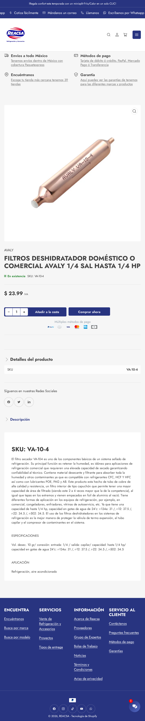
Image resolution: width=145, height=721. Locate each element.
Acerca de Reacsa (87, 618)
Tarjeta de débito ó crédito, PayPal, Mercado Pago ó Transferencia (110, 62)
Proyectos (46, 637)
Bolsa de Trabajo (86, 646)
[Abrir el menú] (137, 35)
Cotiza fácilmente (25, 12)
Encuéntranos (14, 618)
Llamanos (91, 12)
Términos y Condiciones (83, 667)
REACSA (64, 716)
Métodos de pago (121, 641)
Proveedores (83, 627)
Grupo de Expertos (87, 637)
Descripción (20, 419)
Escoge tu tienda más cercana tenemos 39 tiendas (39, 82)
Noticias (80, 655)
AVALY (8, 250)
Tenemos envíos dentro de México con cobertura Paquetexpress (37, 62)
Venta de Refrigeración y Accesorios (50, 623)
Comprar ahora (89, 312)
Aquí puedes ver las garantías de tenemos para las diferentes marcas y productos (108, 82)
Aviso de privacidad (88, 678)
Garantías (116, 651)
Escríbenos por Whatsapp (125, 12)
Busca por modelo (17, 637)
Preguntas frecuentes (124, 632)
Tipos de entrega (51, 647)
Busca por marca (16, 627)
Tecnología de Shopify (84, 716)
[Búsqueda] (109, 35)
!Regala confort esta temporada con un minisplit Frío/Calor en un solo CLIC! (72, 3)
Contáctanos (118, 623)
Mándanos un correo (61, 12)
